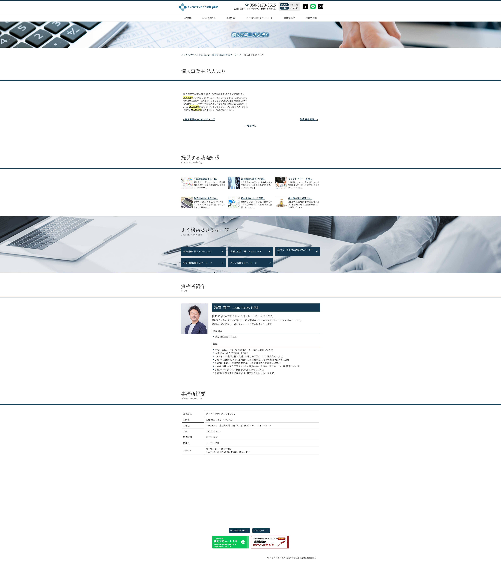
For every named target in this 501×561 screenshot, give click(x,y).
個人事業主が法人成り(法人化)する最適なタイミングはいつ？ (214, 94)
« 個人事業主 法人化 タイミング (199, 119)
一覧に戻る (250, 125)
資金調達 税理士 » (309, 119)
